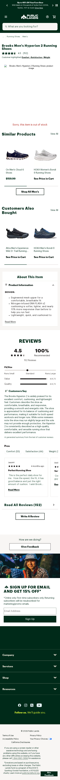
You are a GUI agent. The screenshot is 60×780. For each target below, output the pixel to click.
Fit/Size (8, 367)
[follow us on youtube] (39, 705)
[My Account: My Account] (47, 16)
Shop (5, 677)
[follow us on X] (33, 705)
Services (7, 666)
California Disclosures (20, 742)
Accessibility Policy (10, 739)
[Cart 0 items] (54, 16)
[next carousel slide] (53, 5)
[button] (30, 191)
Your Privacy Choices (39, 739)
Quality (8, 384)
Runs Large (50, 374)
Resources (8, 689)
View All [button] (54, 134)
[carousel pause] (56, 5)
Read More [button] (10, 322)
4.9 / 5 (53, 384)
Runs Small (9, 374)
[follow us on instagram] (27, 705)
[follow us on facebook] (21, 705)
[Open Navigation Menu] (5, 16)
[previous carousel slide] (7, 5)
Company (8, 654)
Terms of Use (8, 735)
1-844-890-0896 (20, 758)
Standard (30, 374)
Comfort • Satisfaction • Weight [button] (36, 57)
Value (7, 379)
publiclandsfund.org (31, 773)
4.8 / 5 (53, 379)
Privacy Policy (35, 735)
